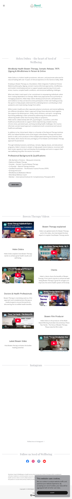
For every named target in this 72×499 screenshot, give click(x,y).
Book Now (15, 184)
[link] (36, 5)
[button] (7, 5)
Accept (52, 492)
